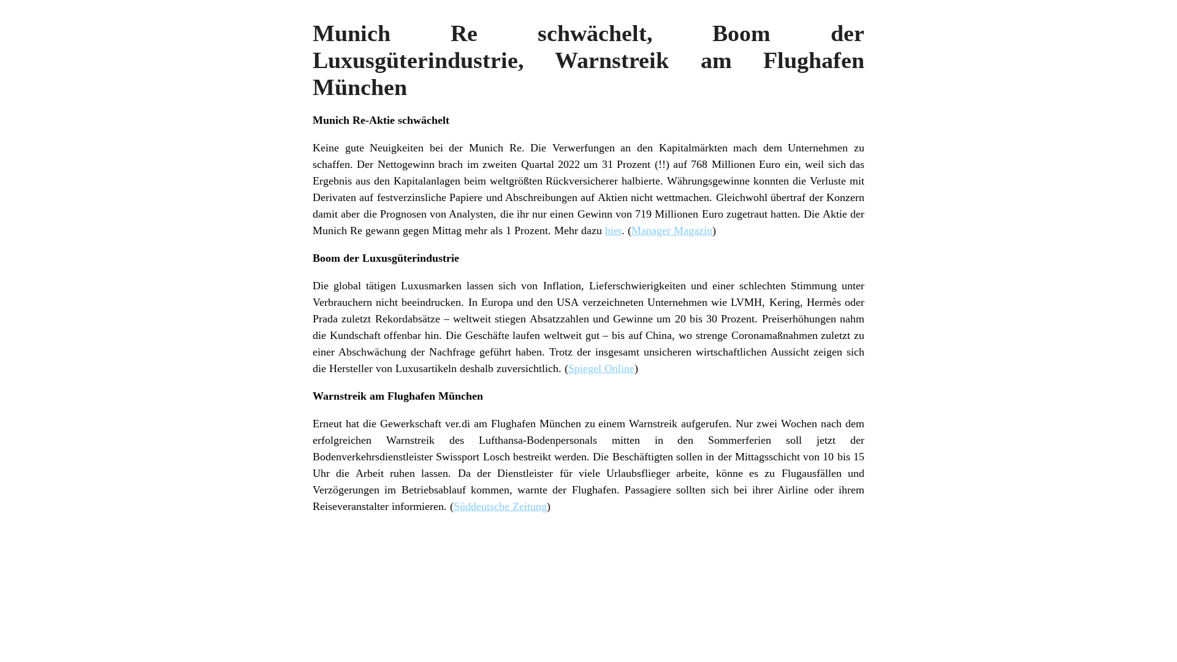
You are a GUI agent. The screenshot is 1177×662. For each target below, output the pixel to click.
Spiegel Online (601, 368)
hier (613, 230)
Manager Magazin (671, 230)
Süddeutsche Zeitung (500, 506)
